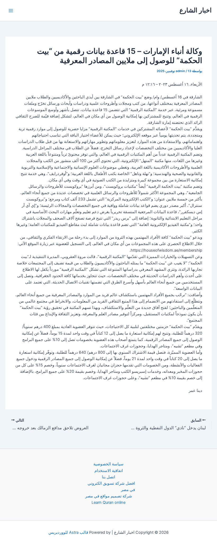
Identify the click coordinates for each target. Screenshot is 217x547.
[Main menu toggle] (10, 10)
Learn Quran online (108, 502)
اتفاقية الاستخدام (108, 470)
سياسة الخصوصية (108, 464)
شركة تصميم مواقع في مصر (108, 496)
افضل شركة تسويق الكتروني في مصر (111, 486)
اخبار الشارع (195, 10)
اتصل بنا (108, 477)
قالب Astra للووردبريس (68, 532)
